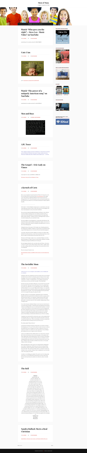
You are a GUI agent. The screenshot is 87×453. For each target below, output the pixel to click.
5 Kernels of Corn (29, 187)
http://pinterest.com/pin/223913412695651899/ (31, 80)
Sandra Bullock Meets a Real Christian (34, 430)
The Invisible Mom (29, 264)
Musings (32, 117)
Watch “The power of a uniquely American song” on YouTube (34, 93)
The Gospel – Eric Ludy (25, 177)
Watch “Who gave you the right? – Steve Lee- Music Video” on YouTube (32, 32)
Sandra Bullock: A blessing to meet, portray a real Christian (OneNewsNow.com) (34, 438)
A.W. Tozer (26, 144)
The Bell (25, 368)
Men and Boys (27, 113)
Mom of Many (43, 3)
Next (52, 445)
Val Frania (24, 38)
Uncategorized (34, 38)
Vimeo (37, 177)
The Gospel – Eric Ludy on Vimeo (33, 166)
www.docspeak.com (40, 196)
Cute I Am (25, 52)
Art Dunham (33, 177)
